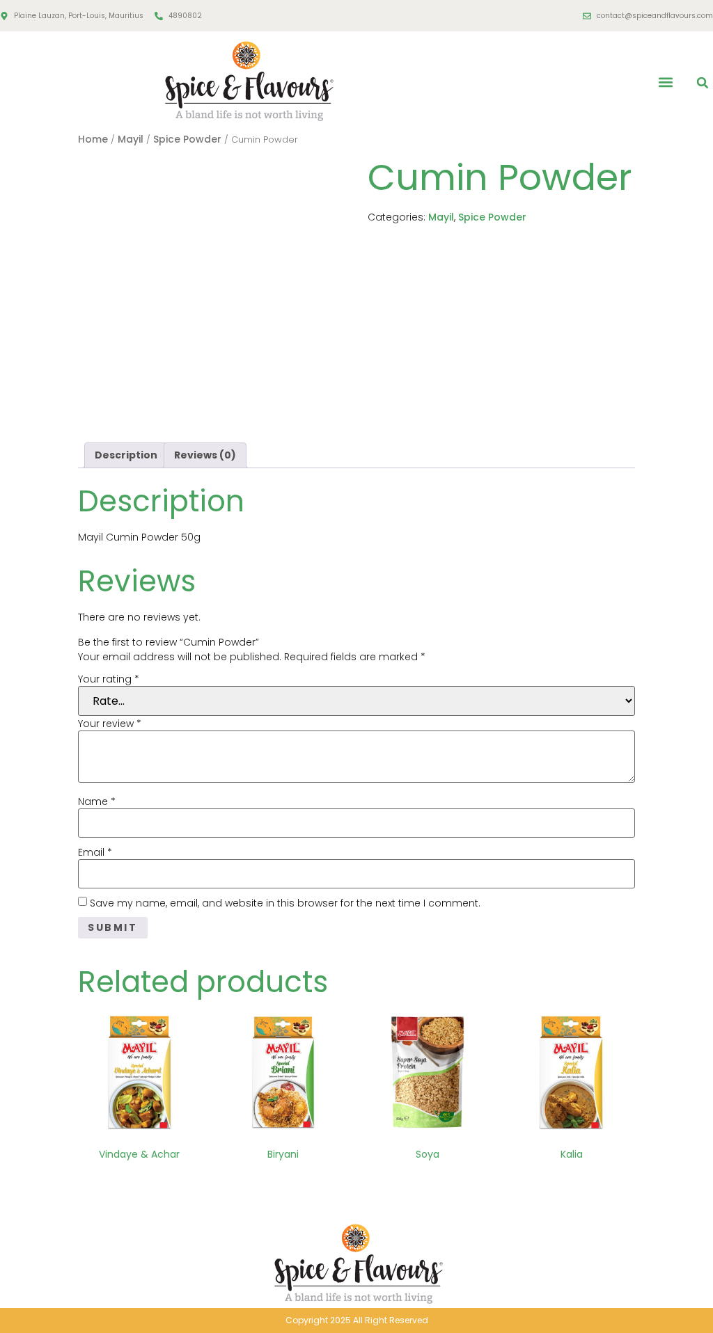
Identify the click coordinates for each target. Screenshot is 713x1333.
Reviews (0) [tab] (205, 455)
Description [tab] (126, 455)
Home (93, 139)
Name (97, 801)
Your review (109, 723)
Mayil (130, 139)
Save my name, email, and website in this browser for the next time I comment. (285, 903)
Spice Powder (187, 139)
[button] (666, 81)
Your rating (108, 679)
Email (95, 852)
